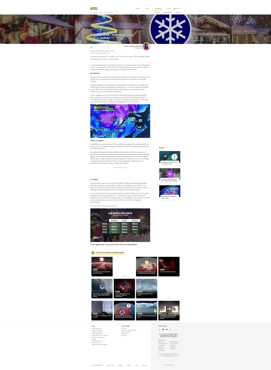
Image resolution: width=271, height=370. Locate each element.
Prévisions (106, 12)
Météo (101, 12)
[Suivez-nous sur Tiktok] (170, 329)
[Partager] (91, 47)
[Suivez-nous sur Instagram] (163, 329)
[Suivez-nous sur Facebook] (159, 329)
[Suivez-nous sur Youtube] (166, 329)
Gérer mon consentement (98, 337)
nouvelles (95, 12)
